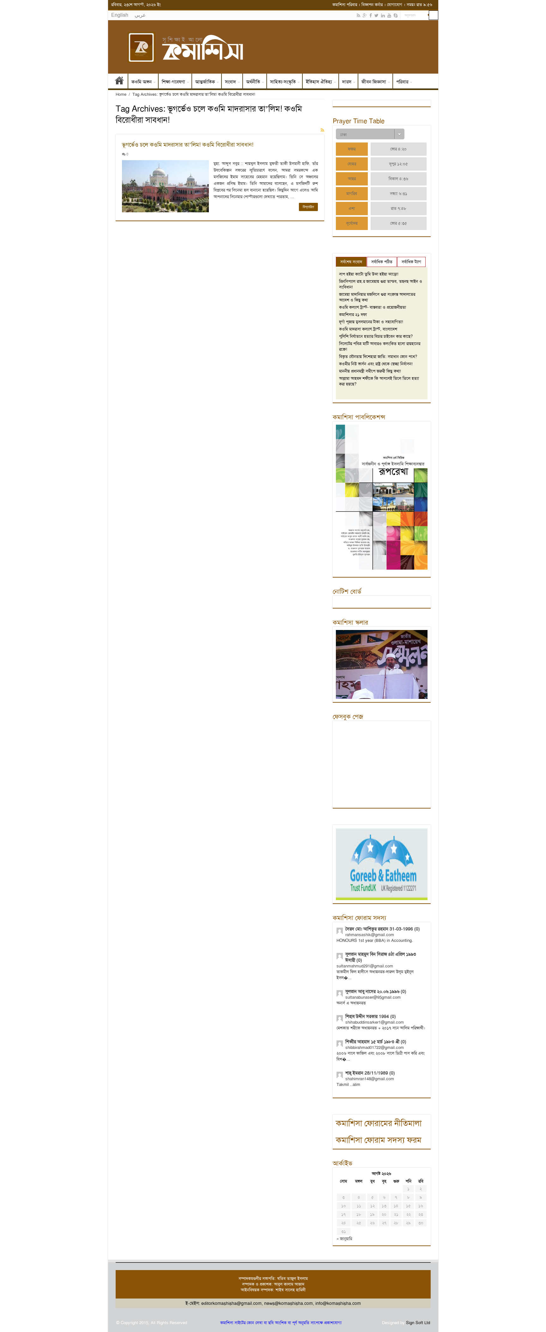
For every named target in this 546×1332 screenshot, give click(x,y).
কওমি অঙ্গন (141, 82)
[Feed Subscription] (322, 130)
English (119, 15)
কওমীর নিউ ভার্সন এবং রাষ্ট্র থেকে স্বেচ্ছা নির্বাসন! (376, 363)
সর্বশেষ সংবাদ (351, 261)
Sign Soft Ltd (418, 1322)
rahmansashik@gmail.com (369, 934)
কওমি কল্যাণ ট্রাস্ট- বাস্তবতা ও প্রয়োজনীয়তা (372, 307)
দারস (346, 82)
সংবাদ (230, 82)
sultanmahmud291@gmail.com (365, 966)
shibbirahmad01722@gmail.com (374, 1047)
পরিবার (402, 82)
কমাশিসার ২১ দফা (353, 314)
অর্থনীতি (253, 82)
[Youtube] (389, 15)
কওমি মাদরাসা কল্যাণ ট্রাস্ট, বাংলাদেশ (368, 329)
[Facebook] (371, 15)
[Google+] (364, 15)
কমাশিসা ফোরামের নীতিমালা (379, 1123)
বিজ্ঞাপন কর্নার (372, 4)
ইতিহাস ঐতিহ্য (319, 82)
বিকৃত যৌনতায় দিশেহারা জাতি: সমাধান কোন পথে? (378, 356)
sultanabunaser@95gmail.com (373, 997)
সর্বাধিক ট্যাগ (411, 261)
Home (121, 94)
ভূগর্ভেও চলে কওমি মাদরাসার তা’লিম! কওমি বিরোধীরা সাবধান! (187, 144)
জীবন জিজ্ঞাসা (373, 82)
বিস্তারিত (308, 207)
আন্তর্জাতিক (205, 82)
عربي (140, 15)
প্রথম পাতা (119, 82)
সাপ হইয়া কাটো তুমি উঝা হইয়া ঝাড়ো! (368, 274)
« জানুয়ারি (344, 1238)
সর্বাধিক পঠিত (381, 261)
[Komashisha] (273, 47)
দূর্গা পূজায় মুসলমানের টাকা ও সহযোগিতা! (371, 321)
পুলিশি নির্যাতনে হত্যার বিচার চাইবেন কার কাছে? (376, 336)
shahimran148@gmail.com (369, 1078)
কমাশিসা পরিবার (344, 4)
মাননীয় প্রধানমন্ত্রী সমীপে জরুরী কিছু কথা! (370, 371)
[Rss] (358, 15)
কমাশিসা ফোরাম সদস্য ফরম (379, 1140)
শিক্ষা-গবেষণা (173, 82)
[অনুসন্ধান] (433, 15)
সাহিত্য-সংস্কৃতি (283, 82)
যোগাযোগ (394, 4)
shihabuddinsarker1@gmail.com (374, 1022)
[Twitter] (376, 15)
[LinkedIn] (382, 15)
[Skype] (395, 15)
